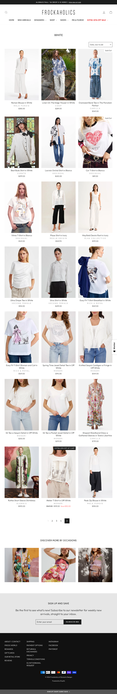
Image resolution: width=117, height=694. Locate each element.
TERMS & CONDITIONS (36, 659)
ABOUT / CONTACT (12, 641)
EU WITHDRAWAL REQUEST (34, 664)
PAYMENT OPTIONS (35, 645)
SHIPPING (30, 641)
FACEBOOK (53, 645)
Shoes (63, 20)
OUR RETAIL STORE (12, 657)
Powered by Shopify (58, 681)
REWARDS (9, 649)
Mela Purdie (78, 20)
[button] (58, 691)
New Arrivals (24, 20)
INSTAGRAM (53, 641)
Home (11, 20)
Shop (52, 20)
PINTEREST (53, 649)
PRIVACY (30, 655)
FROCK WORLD (11, 645)
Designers (39, 20)
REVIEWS (8, 660)
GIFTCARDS (9, 653)
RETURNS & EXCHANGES (32, 650)
